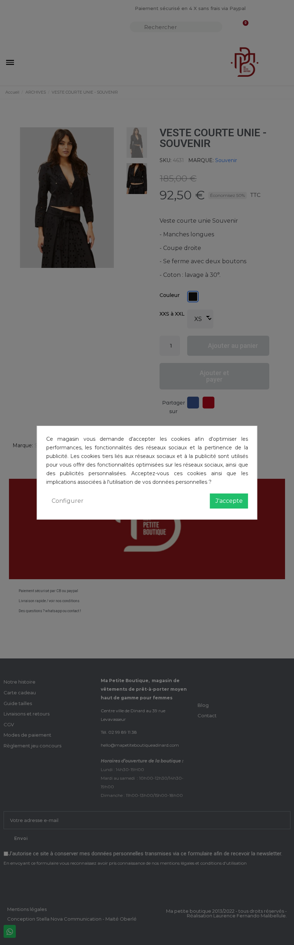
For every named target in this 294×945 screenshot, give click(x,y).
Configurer (68, 500)
